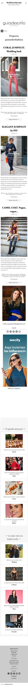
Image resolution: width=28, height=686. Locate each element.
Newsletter (14, 676)
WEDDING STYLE (21, 113)
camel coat (17, 274)
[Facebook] (10, 331)
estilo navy (7, 275)
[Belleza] (14, 517)
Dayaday (3, 275)
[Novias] (14, 447)
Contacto (14, 655)
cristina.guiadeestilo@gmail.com (14, 324)
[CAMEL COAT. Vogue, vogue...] (14, 237)
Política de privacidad (14, 662)
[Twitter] (8, 331)
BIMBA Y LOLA (5, 274)
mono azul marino (23, 193)
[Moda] (14, 470)
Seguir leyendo (13, 119)
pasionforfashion (13, 113)
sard (14, 276)
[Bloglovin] (16, 331)
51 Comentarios (14, 116)
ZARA (19, 276)
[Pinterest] (13, 331)
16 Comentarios (14, 279)
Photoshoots (19, 194)
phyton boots (5, 276)
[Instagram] (20, 331)
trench (17, 276)
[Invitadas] (14, 627)
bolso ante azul (11, 274)
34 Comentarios (14, 196)
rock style (11, 276)
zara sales (23, 276)
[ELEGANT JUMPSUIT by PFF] (14, 156)
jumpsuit (14, 112)
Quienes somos (14, 651)
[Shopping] (14, 557)
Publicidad (14, 652)
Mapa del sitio (14, 654)
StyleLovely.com (14, 3)
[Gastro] (14, 494)
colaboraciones (11, 193)
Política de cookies (14, 663)
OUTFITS (8, 113)
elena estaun (10, 112)
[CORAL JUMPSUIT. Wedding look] (14, 77)
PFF (17, 113)
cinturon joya (4, 193)
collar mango (4, 112)
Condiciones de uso (14, 660)
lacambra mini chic (20, 112)
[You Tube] (19, 673)
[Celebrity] (14, 580)
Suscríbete (14, 678)
